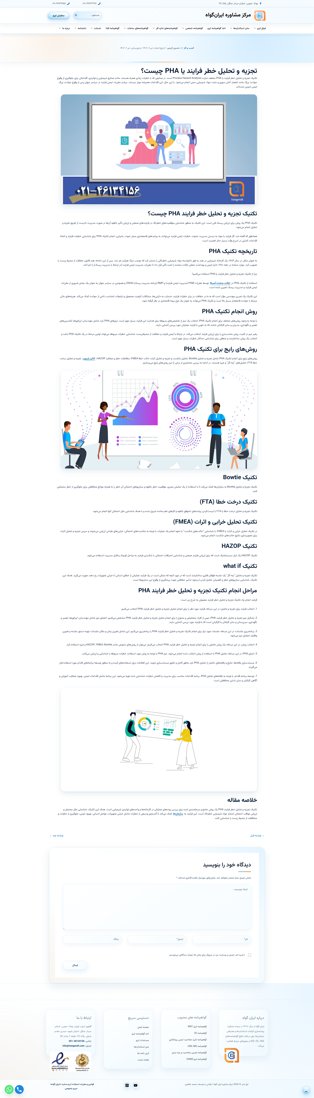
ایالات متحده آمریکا (220, 283)
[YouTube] (135, 1085)
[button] (240, 3)
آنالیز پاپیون (89, 359)
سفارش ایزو (58, 16)
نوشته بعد (56, 835)
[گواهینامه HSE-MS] (197, 1046)
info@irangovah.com (73, 1046)
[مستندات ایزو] (142, 1040)
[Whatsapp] (9, 1089)
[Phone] (19, 1089)
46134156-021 (76, 1041)
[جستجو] (75, 15)
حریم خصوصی (71, 1088)
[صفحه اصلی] (143, 1027)
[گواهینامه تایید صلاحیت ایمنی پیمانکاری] (188, 1039)
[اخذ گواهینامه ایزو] (140, 1033)
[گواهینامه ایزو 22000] (196, 1059)
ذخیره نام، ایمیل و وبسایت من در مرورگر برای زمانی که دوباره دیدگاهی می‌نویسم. (207, 955)
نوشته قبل (257, 835)
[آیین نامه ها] (143, 1053)
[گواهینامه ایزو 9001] (197, 1026)
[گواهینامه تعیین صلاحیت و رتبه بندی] (189, 1052)
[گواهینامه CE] (200, 1033)
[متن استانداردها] (141, 1047)
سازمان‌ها (178, 814)
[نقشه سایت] (143, 1060)
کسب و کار (189, 48)
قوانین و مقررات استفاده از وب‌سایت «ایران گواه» (72, 1084)
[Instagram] (127, 1085)
